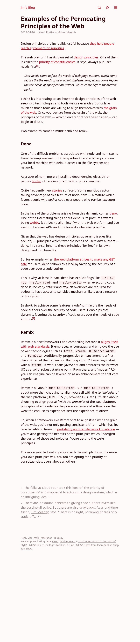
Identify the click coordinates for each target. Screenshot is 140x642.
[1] (37, 65)
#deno (62, 32)
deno (113, 213)
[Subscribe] (107, 7)
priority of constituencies (57, 62)
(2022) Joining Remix (63, 541)
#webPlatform (48, 32)
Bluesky (58, 537)
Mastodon (46, 537)
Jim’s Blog (28, 7)
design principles (86, 57)
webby (34, 222)
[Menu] (115, 7)
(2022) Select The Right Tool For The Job (51, 545)
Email (35, 537)
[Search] (99, 7)
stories (57, 190)
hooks (36, 181)
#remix (71, 32)
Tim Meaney (39, 512)
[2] (33, 318)
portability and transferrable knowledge (86, 429)
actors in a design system (85, 492)
